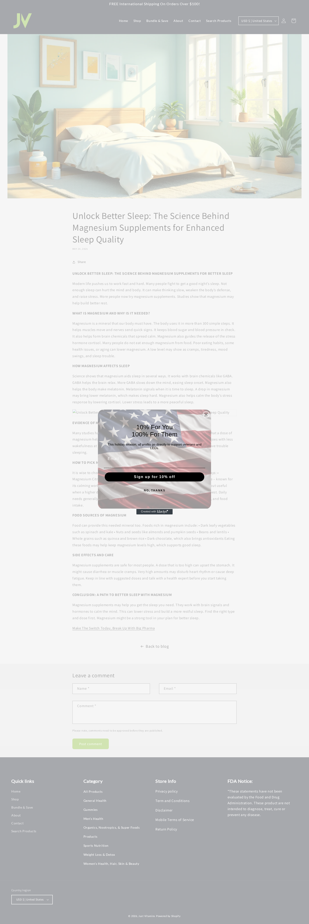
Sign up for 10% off (154, 477)
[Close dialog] (206, 414)
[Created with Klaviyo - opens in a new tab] (154, 511)
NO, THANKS (154, 490)
